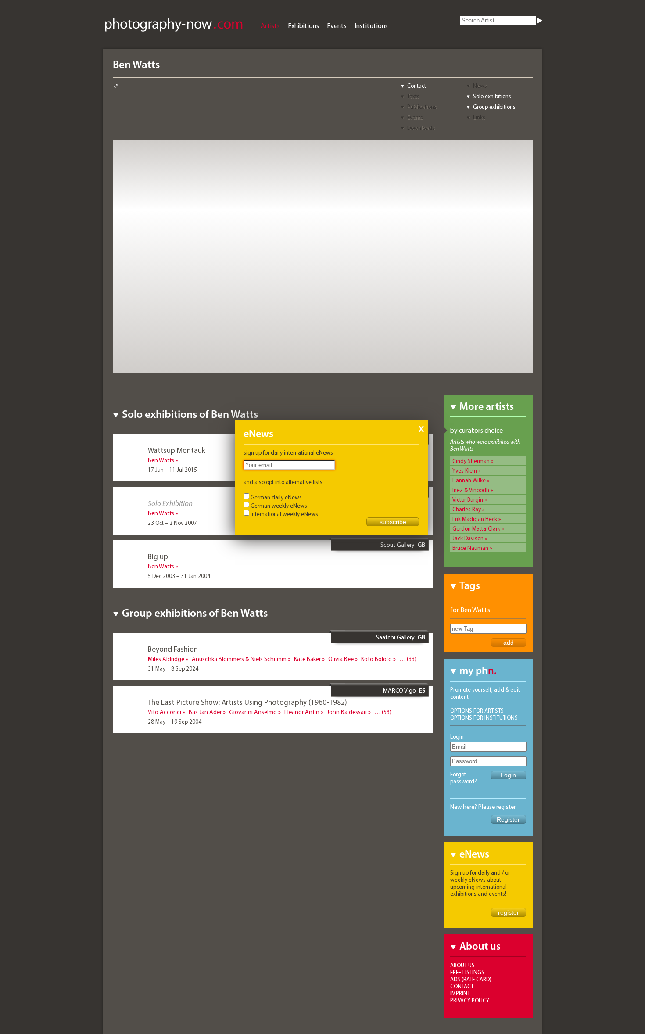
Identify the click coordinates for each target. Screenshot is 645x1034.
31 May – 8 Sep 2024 (173, 668)
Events (337, 25)
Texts (413, 96)
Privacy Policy (469, 1000)
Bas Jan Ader (205, 712)
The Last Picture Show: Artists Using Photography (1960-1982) (247, 702)
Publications (422, 106)
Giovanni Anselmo (253, 712)
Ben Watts (161, 460)
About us (462, 965)
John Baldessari (347, 712)
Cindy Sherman (471, 460)
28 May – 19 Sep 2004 (174, 721)
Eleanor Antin (301, 712)
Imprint (460, 993)
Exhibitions (303, 25)
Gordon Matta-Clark (476, 528)
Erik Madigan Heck (474, 518)
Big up (158, 556)
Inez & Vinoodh (470, 489)
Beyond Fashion (173, 648)
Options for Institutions (484, 717)
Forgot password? (463, 778)
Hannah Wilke (469, 480)
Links (479, 117)
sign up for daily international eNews (288, 452)
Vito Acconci (164, 712)
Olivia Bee (341, 659)
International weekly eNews (284, 513)
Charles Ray (466, 509)
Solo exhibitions (492, 96)
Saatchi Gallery (395, 637)
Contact (416, 85)
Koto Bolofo (376, 659)
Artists (270, 25)
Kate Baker (307, 659)
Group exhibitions (494, 106)
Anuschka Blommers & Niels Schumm (239, 659)
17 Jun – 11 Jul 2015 (172, 469)
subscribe (393, 521)
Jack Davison (468, 538)
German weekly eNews (279, 505)
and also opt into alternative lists (283, 481)
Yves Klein (464, 470)
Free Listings (467, 972)
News (480, 85)
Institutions (371, 25)
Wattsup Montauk (176, 450)
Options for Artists (477, 710)
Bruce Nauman (470, 547)
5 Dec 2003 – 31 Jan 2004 (179, 575)
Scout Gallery (397, 545)
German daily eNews (276, 497)
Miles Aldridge (166, 659)
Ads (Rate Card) (470, 979)
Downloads (421, 127)
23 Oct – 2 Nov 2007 (172, 522)
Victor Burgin (467, 499)
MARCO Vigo (399, 690)
